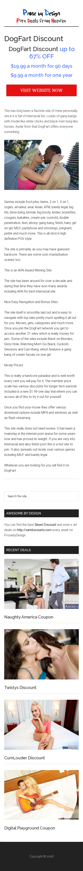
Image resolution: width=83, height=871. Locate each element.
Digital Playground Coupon (29, 828)
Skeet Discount (45, 525)
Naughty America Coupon (28, 617)
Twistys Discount (20, 687)
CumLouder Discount (24, 757)
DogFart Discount (33, 38)
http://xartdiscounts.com (34, 530)
